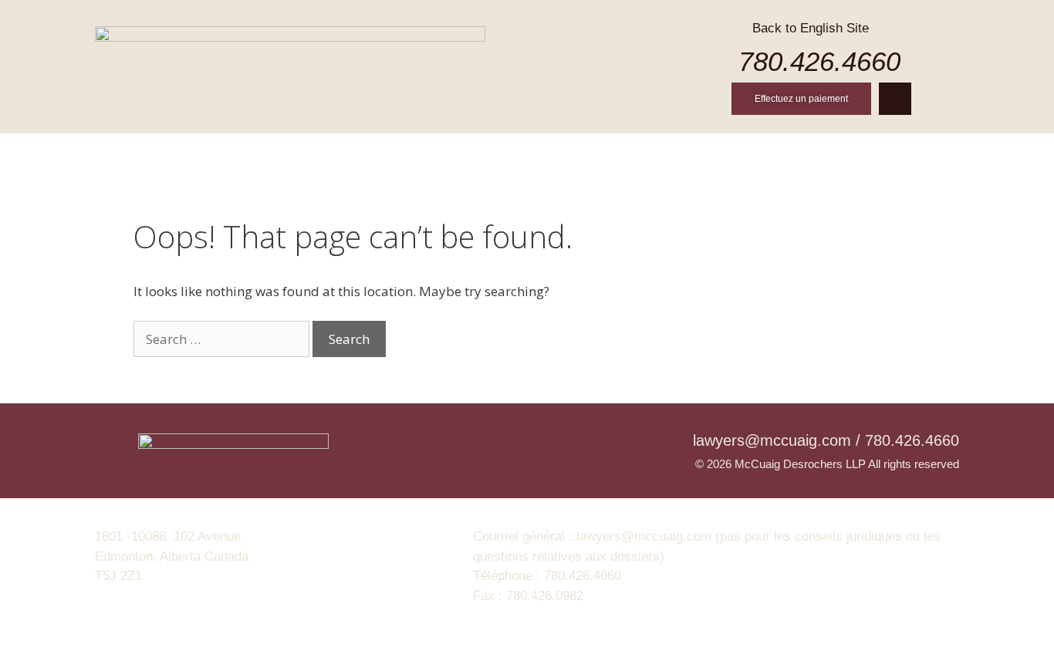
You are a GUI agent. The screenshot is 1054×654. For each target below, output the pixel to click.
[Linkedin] (895, 99)
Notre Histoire (295, 152)
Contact (862, 152)
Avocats (403, 152)
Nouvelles (768, 152)
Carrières (669, 152)
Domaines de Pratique (532, 152)
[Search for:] (222, 339)
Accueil (190, 152)
